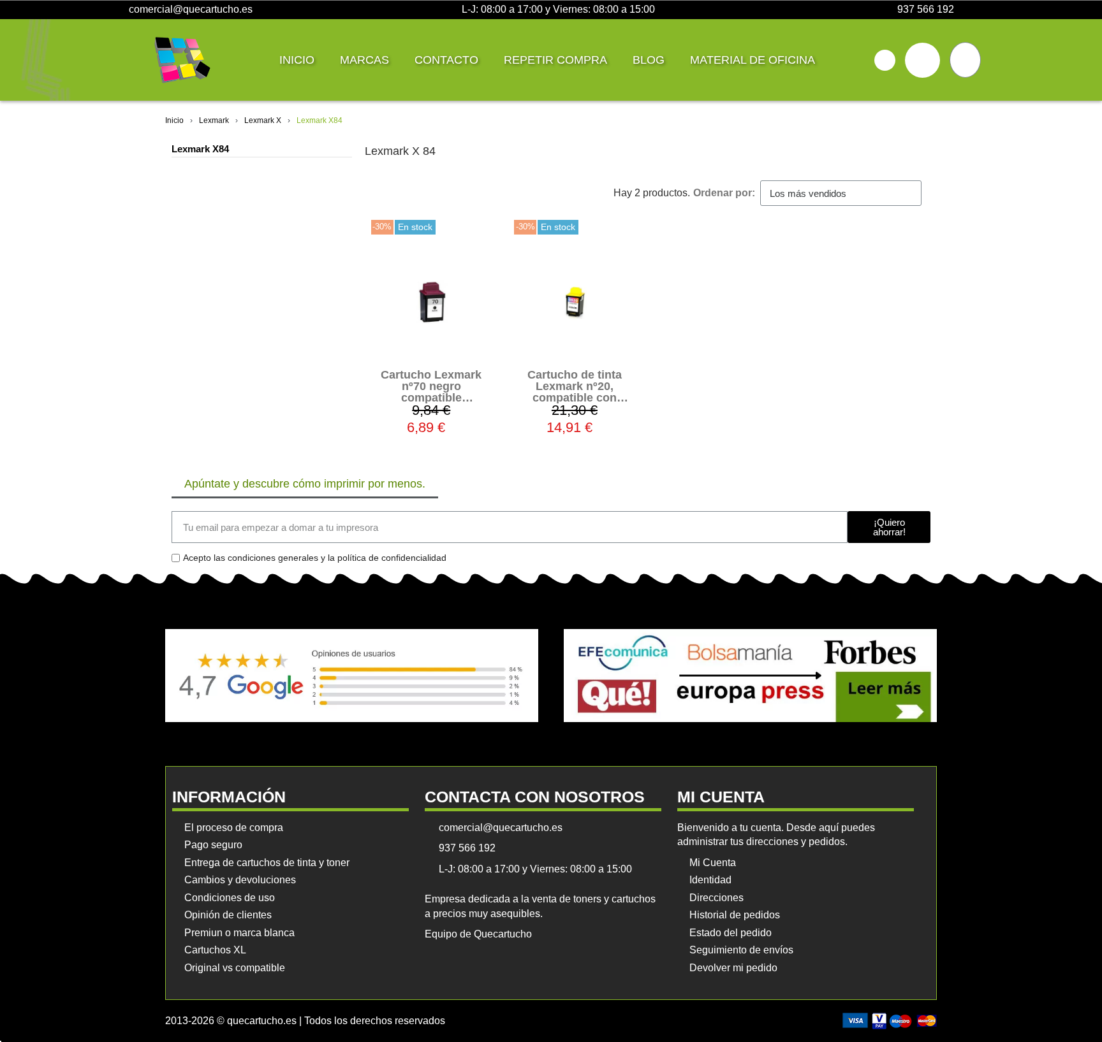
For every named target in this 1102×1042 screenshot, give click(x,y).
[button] (884, 60)
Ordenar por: (724, 192)
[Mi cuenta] (922, 60)
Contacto (446, 60)
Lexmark (214, 120)
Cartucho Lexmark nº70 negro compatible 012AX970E (431, 392)
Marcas (364, 60)
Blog (649, 60)
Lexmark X (262, 120)
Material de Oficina (752, 60)
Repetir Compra (555, 60)
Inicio (296, 60)
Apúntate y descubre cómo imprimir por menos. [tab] (304, 483)
